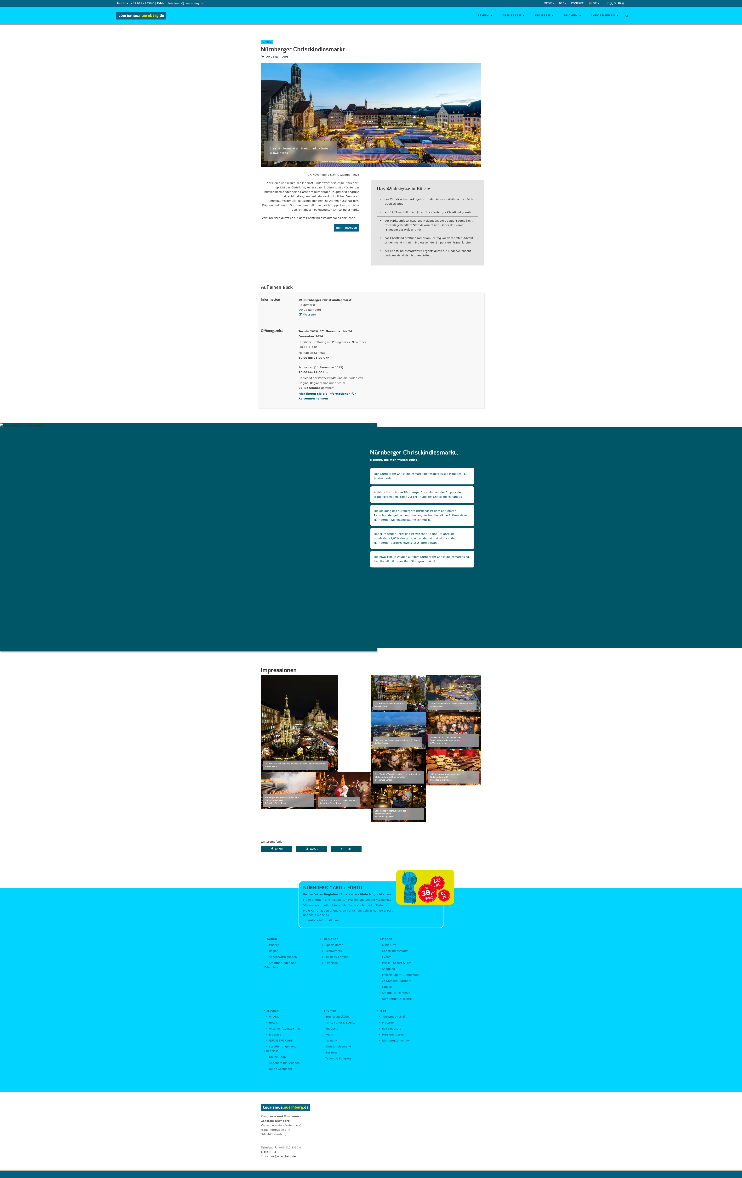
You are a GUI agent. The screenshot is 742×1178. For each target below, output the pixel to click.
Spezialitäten (334, 945)
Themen (329, 1010)
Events (386, 957)
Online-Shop (277, 1057)
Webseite (309, 314)
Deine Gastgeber (280, 1069)
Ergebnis (274, 1034)
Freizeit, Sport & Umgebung (400, 975)
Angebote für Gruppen (284, 1063)
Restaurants (333, 951)
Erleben (543, 15)
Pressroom (389, 1022)
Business (331, 1052)
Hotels (273, 1022)
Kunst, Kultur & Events (340, 1022)
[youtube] (619, 3)
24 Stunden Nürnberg (396, 981)
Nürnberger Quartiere (396, 999)
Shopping (388, 969)
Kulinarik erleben (337, 957)
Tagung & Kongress (338, 1058)
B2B (382, 1010)
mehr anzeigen (346, 227)
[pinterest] (615, 3)
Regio (329, 1034)
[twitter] (612, 3)
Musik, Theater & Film (396, 963)
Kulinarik (331, 1040)
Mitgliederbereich (393, 1034)
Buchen (571, 15)
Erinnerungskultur (337, 1016)
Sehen (483, 15)
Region (273, 951)
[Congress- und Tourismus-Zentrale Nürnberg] (142, 15)
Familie (386, 987)
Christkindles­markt (338, 1046)
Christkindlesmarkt (394, 951)
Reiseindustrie (391, 1028)
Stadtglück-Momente (395, 993)
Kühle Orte (388, 945)
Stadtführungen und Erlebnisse (280, 965)
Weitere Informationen (323, 920)
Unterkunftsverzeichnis (284, 1028)
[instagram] (623, 3)
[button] (276, 849)
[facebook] (608, 3)
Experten (331, 963)
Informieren (603, 15)
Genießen (512, 15)
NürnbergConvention (396, 1040)
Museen (274, 945)
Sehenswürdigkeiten (282, 957)
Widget (273, 1016)
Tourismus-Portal (393, 1016)
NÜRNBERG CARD (280, 1040)
